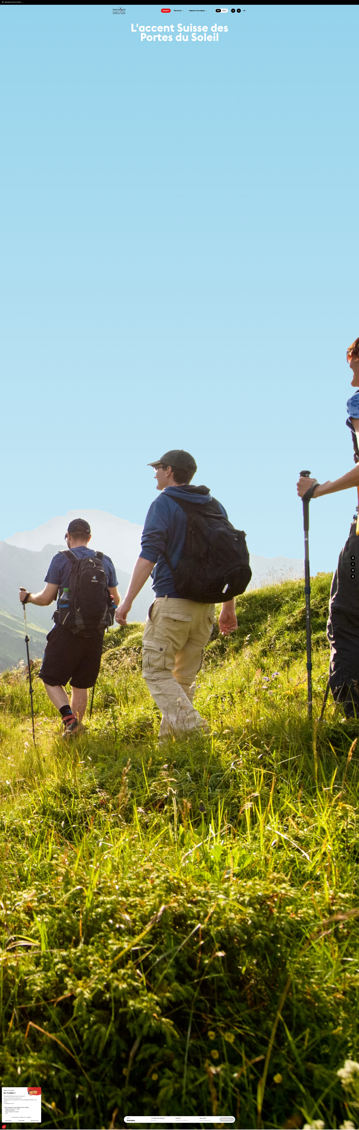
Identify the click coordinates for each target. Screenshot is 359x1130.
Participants (205, 1120)
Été (218, 11)
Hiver (224, 11)
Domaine (131, 1120)
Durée (154, 1120)
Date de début (181, 1120)
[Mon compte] (233, 11)
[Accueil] (119, 10)
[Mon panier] (239, 11)
